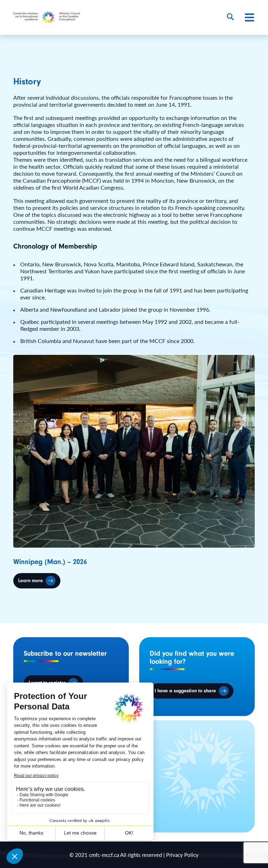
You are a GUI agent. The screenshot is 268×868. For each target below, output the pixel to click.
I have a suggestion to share (185, 691)
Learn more (30, 581)
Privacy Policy (182, 854)
